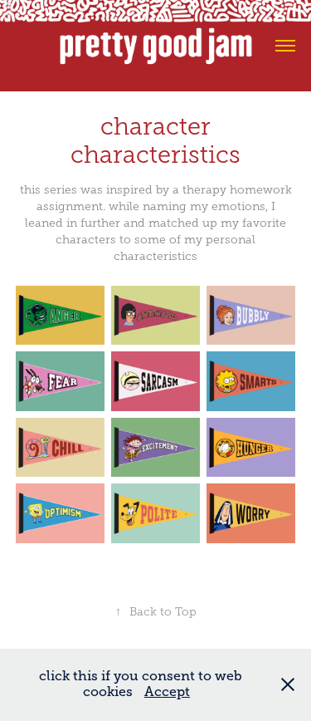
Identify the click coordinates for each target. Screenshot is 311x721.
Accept (167, 691)
